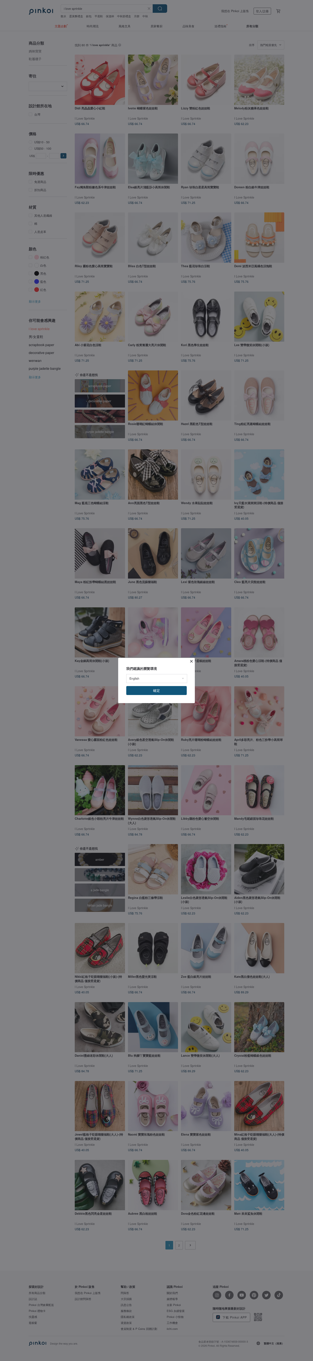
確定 (156, 690)
